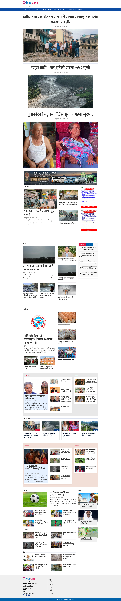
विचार (49, 9)
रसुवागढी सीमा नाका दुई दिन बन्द (69, 533)
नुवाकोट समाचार (37, 9)
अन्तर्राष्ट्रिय (80, 9)
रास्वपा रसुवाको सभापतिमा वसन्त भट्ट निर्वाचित (68, 544)
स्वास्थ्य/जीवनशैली (72, 9)
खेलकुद (59, 9)
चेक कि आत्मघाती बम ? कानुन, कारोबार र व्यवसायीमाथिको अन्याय (91, 381)
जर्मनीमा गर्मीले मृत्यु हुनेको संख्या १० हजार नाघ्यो (87, 506)
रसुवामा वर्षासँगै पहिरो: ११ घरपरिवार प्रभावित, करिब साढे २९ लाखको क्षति (41, 535)
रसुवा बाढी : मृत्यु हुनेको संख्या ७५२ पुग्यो (60, 67)
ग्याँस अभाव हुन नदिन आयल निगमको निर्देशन (46, 367)
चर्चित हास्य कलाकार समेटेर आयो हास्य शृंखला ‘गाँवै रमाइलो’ (90, 451)
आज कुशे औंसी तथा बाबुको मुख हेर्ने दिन (90, 459)
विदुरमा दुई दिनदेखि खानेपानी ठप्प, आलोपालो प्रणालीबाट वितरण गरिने (30, 295)
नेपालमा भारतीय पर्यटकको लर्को (66, 360)
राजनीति (44, 9)
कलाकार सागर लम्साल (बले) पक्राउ (65, 459)
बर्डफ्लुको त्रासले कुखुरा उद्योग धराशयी (65, 342)
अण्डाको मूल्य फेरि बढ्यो (64, 325)
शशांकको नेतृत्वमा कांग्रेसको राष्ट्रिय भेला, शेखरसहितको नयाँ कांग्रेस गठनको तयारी (66, 398)
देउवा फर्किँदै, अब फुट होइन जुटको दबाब (66, 380)
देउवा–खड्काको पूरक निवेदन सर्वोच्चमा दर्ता (35, 397)
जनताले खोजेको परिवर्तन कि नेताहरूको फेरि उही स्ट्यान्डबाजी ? (91, 389)
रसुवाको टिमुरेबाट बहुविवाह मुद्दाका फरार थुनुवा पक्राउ (41, 544)
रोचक (24, 552)
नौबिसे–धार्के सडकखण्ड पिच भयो (67, 223)
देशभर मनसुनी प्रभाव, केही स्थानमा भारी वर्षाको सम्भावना (47, 295)
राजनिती (27, 376)
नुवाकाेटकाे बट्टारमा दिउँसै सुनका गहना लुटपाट (61, 114)
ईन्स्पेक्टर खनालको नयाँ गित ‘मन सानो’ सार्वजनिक (65, 477)
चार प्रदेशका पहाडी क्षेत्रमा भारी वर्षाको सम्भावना (38, 268)
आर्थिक (54, 9)
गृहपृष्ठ (26, 9)
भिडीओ (76, 446)
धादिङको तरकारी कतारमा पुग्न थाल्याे (39, 213)
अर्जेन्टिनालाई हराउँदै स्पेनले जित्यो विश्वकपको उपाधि (69, 522)
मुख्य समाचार (27, 186)
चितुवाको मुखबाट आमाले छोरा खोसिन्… (69, 565)
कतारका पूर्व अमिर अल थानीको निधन (86, 522)
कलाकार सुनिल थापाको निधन (64, 467)
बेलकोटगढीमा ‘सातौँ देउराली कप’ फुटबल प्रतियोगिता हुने (61, 493)
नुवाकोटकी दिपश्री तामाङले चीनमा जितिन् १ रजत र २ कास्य (41, 522)
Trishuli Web (71, 599)
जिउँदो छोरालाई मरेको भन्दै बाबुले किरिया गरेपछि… (41, 566)
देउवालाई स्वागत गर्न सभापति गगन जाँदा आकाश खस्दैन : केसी (67, 260)
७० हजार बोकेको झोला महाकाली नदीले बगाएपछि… (69, 557)
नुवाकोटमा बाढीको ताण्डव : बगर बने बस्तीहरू (89, 434)
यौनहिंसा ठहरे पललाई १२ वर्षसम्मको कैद (91, 467)
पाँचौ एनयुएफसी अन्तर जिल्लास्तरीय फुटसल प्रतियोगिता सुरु (41, 512)
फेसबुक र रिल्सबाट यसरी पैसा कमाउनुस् (40, 556)
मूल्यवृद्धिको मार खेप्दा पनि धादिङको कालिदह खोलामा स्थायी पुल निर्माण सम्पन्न (68, 204)
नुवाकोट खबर (26, 418)
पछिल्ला (90, 244)
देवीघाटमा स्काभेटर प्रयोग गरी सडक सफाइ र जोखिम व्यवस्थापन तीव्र (60, 20)
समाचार (30, 9)
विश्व (79, 490)
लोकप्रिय (82, 244)
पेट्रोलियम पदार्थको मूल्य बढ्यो (30, 367)
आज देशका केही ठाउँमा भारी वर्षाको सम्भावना (65, 298)
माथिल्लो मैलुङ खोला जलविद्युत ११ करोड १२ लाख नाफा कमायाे (38, 339)
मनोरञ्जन (65, 9)
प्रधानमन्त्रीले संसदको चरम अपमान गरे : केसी (66, 407)
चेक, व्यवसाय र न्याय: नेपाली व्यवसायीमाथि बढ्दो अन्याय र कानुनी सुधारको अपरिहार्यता (91, 398)
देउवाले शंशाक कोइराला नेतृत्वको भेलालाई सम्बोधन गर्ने (66, 389)
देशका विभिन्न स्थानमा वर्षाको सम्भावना (66, 279)
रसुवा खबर (26, 530)
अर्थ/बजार (26, 309)
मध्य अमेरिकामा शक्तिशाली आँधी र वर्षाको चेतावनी (87, 539)
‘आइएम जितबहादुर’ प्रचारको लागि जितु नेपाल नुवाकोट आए (65, 451)
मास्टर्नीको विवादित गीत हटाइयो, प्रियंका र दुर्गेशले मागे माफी (35, 468)
